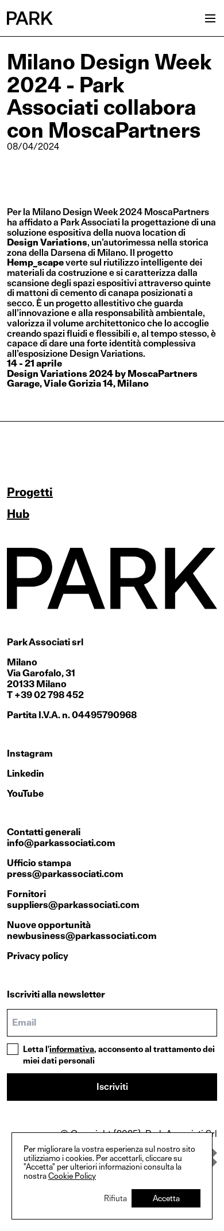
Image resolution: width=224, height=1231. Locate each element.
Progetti (30, 492)
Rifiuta (115, 1198)
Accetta (166, 1198)
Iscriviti (112, 1086)
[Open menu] (210, 18)
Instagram (30, 753)
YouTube (25, 793)
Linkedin (25, 773)
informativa (71, 1049)
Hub (18, 514)
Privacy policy (37, 955)
